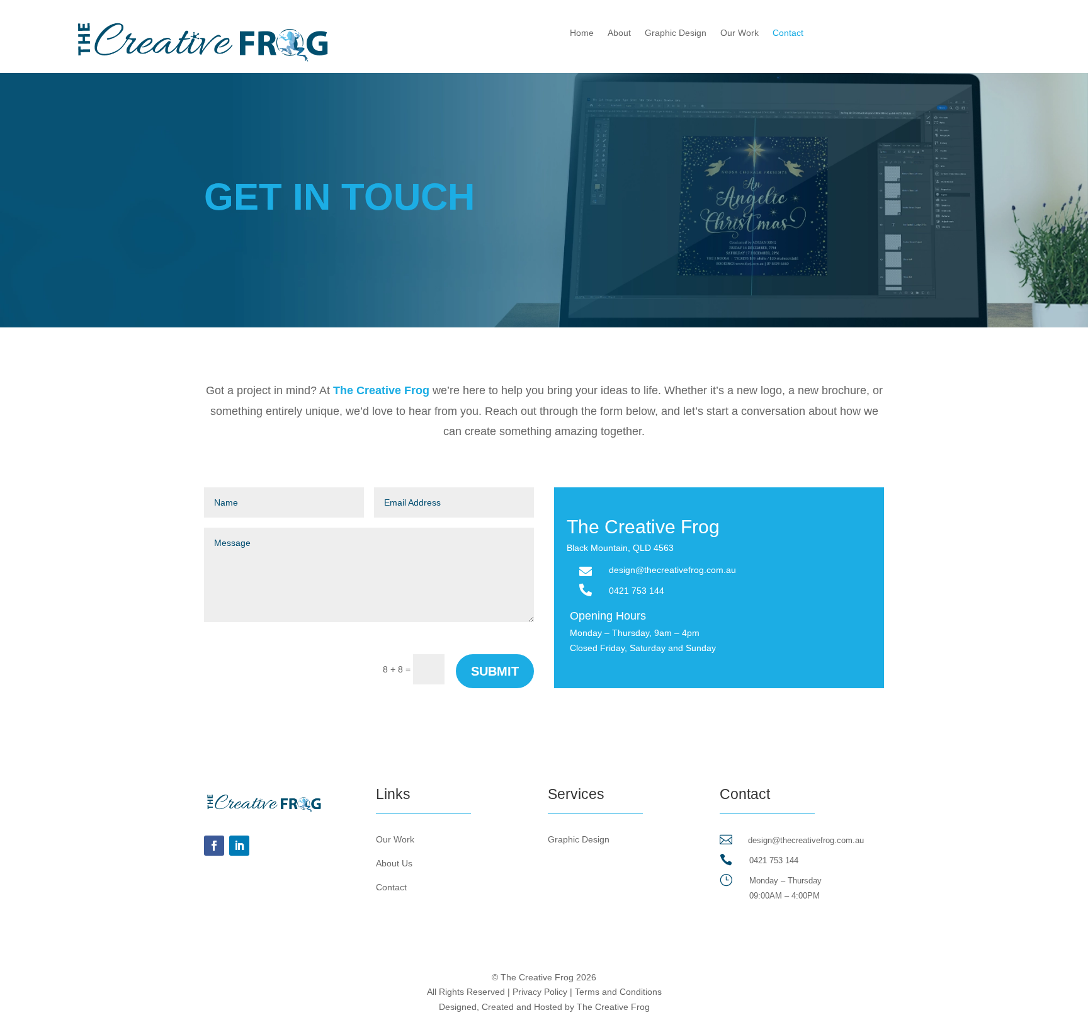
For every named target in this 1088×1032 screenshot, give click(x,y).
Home (582, 33)
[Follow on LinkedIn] (239, 846)
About (619, 33)
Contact (788, 33)
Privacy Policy (540, 992)
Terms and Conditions (618, 992)
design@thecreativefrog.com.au (806, 840)
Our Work (739, 33)
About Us (394, 863)
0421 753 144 (636, 591)
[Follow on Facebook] (214, 846)
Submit (495, 671)
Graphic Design (675, 33)
